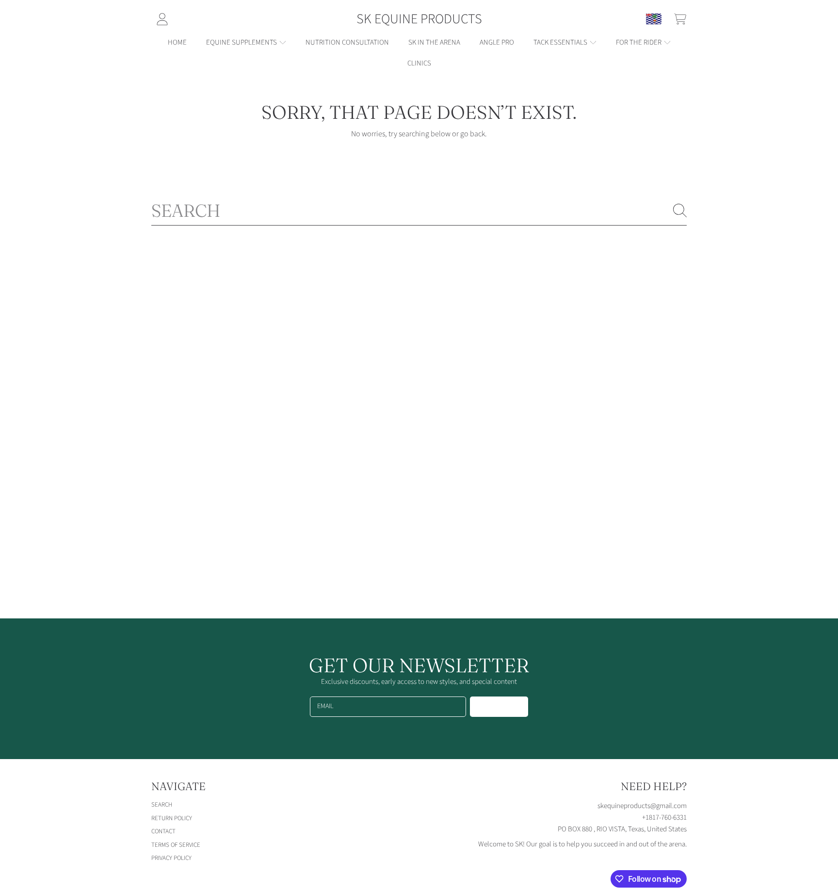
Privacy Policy (171, 858)
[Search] (680, 210)
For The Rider (639, 42)
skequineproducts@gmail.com (642, 806)
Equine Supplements (242, 42)
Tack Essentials (561, 42)
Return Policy (171, 818)
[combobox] (419, 210)
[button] (680, 19)
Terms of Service (175, 845)
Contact (163, 831)
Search (161, 804)
